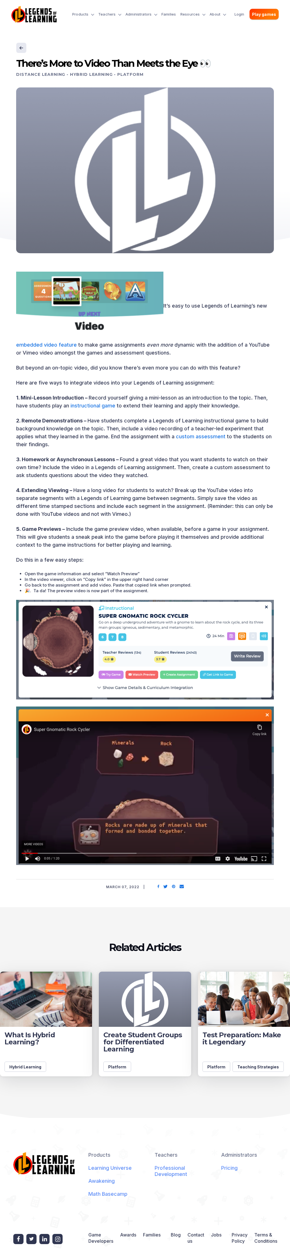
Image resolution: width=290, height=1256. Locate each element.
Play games (264, 14)
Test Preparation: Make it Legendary (241, 1038)
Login (239, 14)
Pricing (229, 1168)
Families (168, 14)
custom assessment (200, 436)
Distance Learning (40, 74)
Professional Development (171, 1171)
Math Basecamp (107, 1194)
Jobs (216, 1235)
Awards (128, 1235)
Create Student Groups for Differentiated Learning (142, 1042)
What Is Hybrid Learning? (30, 1038)
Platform (130, 74)
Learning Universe (110, 1168)
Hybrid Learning (91, 74)
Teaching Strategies (258, 1066)
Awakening (101, 1181)
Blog (176, 1235)
